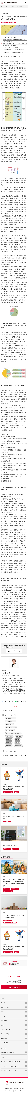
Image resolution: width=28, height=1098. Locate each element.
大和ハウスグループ (9, 1090)
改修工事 (17, 742)
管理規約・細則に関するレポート (14, 755)
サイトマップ (20, 1088)
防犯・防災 (8, 739)
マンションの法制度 (11, 727)
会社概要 (7, 1088)
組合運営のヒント (10, 721)
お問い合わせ (13, 1088)
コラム (3, 1016)
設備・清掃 (8, 742)
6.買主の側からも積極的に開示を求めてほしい (14, 52)
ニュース (3, 1025)
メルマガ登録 (5, 1043)
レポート (9, 6)
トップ (3, 1003)
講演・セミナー (5, 1029)
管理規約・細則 (9, 730)
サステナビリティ (10, 718)
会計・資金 (8, 745)
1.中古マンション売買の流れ (10, 37)
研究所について (5, 1007)
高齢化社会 (18, 736)
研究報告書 (4, 1021)
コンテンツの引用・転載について (10, 1062)
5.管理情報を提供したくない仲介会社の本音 (13, 50)
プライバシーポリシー (18, 1090)
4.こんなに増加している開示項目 (11, 47)
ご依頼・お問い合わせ (14, 987)
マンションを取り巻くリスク (13, 733)
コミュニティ (9, 736)
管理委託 (17, 739)
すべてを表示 (8, 710)
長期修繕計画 (18, 745)
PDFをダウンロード (15, 651)
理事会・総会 (9, 724)
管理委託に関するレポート (12, 751)
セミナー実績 (5, 1034)
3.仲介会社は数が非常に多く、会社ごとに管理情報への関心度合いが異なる (15, 44)
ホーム (4, 6)
